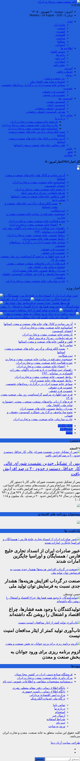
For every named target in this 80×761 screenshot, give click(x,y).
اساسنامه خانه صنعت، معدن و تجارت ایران (33, 128)
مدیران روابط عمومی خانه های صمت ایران (38, 270)
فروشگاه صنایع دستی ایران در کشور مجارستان (44, 674)
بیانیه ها (60, 54)
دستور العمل (57, 51)
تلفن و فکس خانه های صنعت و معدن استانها (39, 145)
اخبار (70, 21)
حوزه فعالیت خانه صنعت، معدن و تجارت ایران (36, 221)
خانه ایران (59, 24)
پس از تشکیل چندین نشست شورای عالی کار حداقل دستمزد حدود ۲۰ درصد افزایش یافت (41, 468)
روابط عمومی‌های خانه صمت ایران (43, 238)
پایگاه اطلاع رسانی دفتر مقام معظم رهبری (38, 688)
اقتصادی (60, 34)
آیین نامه (60, 58)
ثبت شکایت (58, 210)
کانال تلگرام (65, 425)
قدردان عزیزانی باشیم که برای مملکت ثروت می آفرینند (34, 317)
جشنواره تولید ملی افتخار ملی (47, 81)
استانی (61, 28)
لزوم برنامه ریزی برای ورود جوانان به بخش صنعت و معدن (39, 314)
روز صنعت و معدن (54, 78)
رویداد (69, 75)
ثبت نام (60, 722)
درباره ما (60, 118)
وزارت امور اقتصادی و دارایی (47, 695)
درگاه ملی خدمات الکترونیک (48, 698)
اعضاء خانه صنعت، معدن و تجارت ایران (33, 224)
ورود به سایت (56, 726)
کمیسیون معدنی (55, 101)
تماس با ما (66, 115)
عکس (69, 148)
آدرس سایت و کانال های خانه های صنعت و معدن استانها (38, 324)
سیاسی (60, 38)
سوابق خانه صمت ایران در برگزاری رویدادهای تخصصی (33, 85)
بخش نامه (59, 65)
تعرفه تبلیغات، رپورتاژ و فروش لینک (43, 192)
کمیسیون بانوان (56, 105)
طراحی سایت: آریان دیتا (65, 742)
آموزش (68, 68)
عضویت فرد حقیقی (53, 95)
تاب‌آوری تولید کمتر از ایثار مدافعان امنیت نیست (29, 310)
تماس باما (59, 705)
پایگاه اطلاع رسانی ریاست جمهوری (43, 691)
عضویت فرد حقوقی (53, 91)
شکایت (68, 155)
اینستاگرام (66, 429)
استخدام (60, 712)
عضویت (68, 88)
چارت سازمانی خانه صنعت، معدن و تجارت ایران (30, 125)
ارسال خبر (58, 715)
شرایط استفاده (56, 719)
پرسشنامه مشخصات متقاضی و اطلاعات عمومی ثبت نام (38, 681)
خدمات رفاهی (64, 71)
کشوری (60, 31)
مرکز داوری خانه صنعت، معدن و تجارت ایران (45, 677)
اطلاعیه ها (67, 48)
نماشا (69, 432)
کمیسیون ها (66, 98)
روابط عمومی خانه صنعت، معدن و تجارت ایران (36, 235)
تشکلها (61, 41)
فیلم (70, 151)
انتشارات (60, 61)
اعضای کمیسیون (54, 185)
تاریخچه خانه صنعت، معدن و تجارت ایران (34, 121)
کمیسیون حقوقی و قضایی (50, 108)
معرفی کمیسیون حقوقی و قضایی (45, 111)
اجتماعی (60, 44)
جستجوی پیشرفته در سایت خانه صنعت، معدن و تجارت (39, 359)
